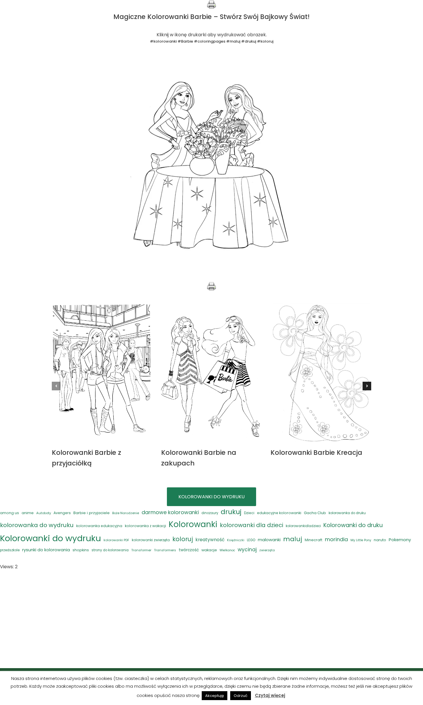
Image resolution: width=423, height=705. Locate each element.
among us (9, 512)
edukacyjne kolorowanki (279, 512)
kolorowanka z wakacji (145, 525)
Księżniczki (235, 540)
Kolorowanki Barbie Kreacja (316, 452)
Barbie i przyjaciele (91, 513)
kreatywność (209, 540)
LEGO (251, 540)
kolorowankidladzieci (303, 526)
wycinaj (247, 549)
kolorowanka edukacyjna (99, 525)
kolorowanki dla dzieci (251, 525)
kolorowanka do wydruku (37, 525)
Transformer (141, 550)
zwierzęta (267, 550)
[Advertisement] (211, 619)
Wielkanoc (227, 550)
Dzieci (249, 512)
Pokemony (400, 540)
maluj (292, 539)
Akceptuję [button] (214, 695)
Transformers (165, 550)
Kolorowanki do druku (353, 525)
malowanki (269, 540)
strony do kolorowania (110, 550)
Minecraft (313, 539)
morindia (336, 539)
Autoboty (43, 513)
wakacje (209, 550)
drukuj (231, 511)
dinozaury (209, 513)
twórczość (189, 550)
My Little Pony (360, 540)
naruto (380, 539)
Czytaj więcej (270, 695)
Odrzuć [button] (240, 695)
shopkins (81, 550)
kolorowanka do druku (347, 513)
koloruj (182, 539)
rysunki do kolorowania (46, 550)
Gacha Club (315, 513)
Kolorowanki (193, 524)
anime (28, 512)
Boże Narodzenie (125, 513)
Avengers (62, 512)
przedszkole (10, 550)
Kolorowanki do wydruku (50, 538)
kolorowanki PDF (116, 540)
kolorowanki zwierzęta (151, 539)
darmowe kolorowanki (170, 512)
